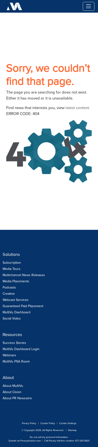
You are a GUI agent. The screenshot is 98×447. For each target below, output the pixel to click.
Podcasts (9, 287)
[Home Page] (55, 6)
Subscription (12, 262)
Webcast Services (16, 299)
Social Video (12, 318)
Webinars (9, 355)
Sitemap (72, 430)
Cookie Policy (47, 423)
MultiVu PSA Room (16, 361)
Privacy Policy (29, 423)
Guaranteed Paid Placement (23, 306)
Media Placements (16, 281)
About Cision (12, 391)
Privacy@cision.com (30, 440)
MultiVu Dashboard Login (21, 349)
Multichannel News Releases (24, 275)
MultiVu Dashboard (16, 312)
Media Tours (11, 268)
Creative (9, 293)
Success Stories (14, 342)
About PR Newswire (17, 398)
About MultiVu (13, 385)
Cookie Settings (67, 423)
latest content (77, 108)
